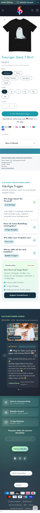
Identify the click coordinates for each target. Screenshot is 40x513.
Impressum (28, 508)
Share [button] (6, 134)
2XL (33, 92)
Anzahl (4, 101)
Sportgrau (26, 78)
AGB (25, 505)
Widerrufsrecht (27, 501)
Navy (18, 73)
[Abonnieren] (33, 439)
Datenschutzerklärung (15, 505)
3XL (5, 97)
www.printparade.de (7, 168)
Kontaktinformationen (16, 508)
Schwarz (7, 73)
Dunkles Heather (10, 78)
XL (25, 92)
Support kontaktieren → (20, 295)
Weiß (6, 83)
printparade (16, 501)
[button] (2, 10)
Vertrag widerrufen (20, 449)
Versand (10, 65)
